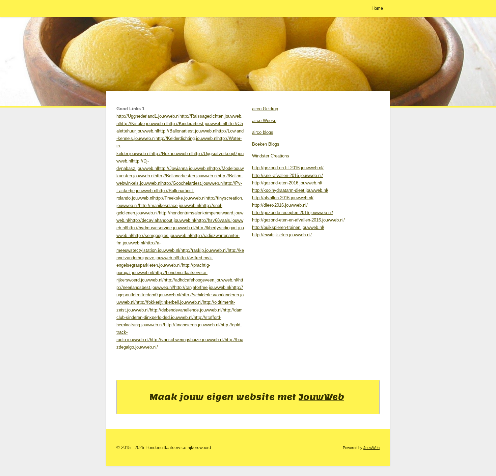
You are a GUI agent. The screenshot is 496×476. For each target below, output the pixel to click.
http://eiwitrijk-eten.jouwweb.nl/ (282, 234)
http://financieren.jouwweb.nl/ (192, 324)
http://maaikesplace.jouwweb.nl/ (170, 205)
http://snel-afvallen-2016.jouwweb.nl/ (287, 175)
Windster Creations (270, 155)
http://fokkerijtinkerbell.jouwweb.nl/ (169, 302)
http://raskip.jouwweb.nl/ (204, 250)
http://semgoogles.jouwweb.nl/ (162, 235)
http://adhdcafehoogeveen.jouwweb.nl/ (201, 279)
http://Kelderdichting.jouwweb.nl (186, 138)
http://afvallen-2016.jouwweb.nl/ (282, 197)
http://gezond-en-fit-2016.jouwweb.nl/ (288, 167)
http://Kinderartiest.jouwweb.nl (196, 123)
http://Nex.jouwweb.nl (171, 153)
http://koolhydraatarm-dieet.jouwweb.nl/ (290, 190)
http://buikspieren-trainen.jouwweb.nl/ (288, 227)
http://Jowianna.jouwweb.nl (184, 168)
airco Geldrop (265, 108)
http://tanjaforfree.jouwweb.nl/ (202, 287)
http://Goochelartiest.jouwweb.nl (192, 183)
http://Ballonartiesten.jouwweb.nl (186, 175)
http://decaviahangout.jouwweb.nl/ (163, 220)
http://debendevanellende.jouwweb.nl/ (186, 310)
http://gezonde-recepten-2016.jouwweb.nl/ (292, 212)
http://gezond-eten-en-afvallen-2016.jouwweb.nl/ (298, 219)
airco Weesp (264, 120)
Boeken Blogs (265, 144)
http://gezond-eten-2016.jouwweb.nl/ (287, 182)
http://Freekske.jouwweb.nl (179, 198)
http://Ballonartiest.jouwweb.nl (187, 130)
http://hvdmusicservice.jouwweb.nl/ (161, 227)
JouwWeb (321, 396)
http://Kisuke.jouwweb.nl (143, 123)
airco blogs (262, 132)
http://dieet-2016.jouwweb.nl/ (280, 205)
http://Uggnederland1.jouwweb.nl (148, 116)
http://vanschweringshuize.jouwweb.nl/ (187, 339)
